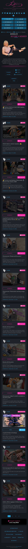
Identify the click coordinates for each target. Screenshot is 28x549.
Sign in (21, 28)
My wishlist (8, 22)
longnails (8, 72)
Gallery (8, 19)
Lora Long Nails (18, 546)
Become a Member (19, 36)
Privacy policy (14, 528)
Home (3, 32)
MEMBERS (14, 78)
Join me (21, 19)
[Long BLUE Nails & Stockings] (14, 421)
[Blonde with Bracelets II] (14, 315)
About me (21, 25)
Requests (21, 22)
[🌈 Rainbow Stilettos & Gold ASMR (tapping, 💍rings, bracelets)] (14, 95)
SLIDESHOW (18, 74)
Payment (22, 104)
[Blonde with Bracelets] (14, 350)
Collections (17, 32)
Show (23, 430)
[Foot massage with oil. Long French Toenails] (14, 456)
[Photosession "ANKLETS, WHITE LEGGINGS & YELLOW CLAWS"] (14, 384)
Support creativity (14, 521)
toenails (8, 74)
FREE (14, 81)
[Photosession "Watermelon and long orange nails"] (14, 280)
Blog (8, 25)
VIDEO (18, 72)
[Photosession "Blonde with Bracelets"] (14, 244)
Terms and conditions (11, 531)
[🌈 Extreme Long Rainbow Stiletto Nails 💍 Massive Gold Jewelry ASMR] (14, 169)
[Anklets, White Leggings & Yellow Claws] (14, 490)
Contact (8, 28)
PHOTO (18, 70)
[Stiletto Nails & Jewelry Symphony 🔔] (14, 132)
